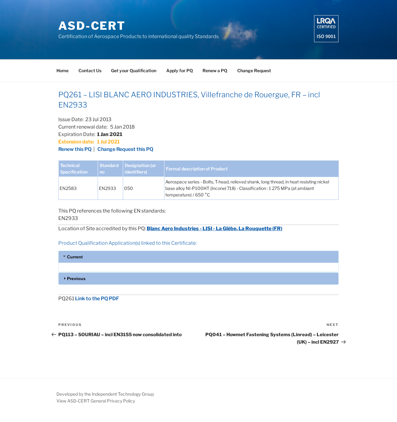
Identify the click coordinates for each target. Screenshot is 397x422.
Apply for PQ (179, 70)
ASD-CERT (92, 26)
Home (62, 70)
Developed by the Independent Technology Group (105, 394)
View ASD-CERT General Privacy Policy (95, 400)
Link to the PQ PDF (97, 298)
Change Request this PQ (125, 149)
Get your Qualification (133, 70)
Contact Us (89, 70)
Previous (76, 278)
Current (75, 256)
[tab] (198, 257)
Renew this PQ (74, 149)
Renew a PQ (215, 70)
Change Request (254, 70)
